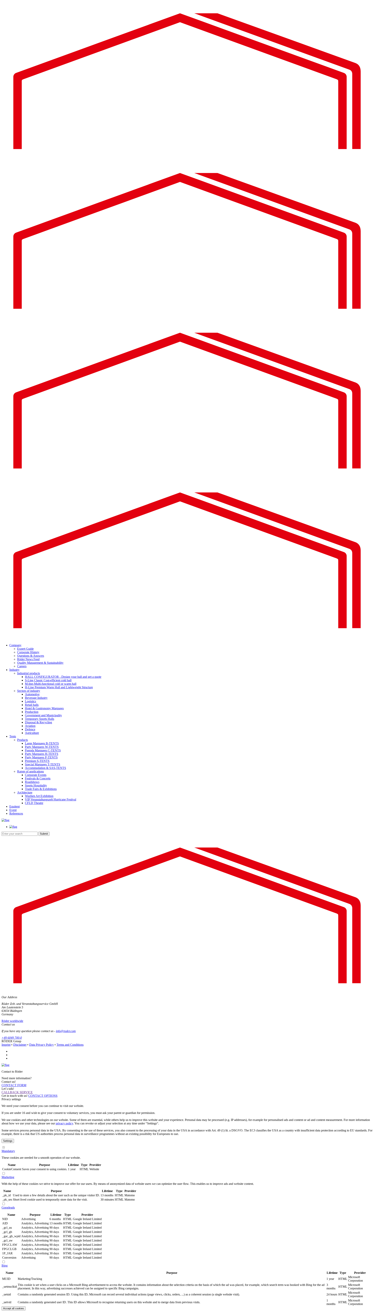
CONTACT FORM (14, 1085)
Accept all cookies (13, 1308)
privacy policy (64, 1123)
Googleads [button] (8, 1207)
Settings (7, 1140)
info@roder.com (66, 1031)
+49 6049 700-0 (12, 1037)
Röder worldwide (12, 1021)
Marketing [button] (8, 1177)
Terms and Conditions (70, 1044)
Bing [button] (5, 1265)
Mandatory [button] (8, 1151)
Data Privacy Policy (41, 1044)
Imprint (6, 1044)
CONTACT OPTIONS (42, 1095)
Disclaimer (19, 1044)
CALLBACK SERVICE (17, 1092)
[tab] (187, 1149)
